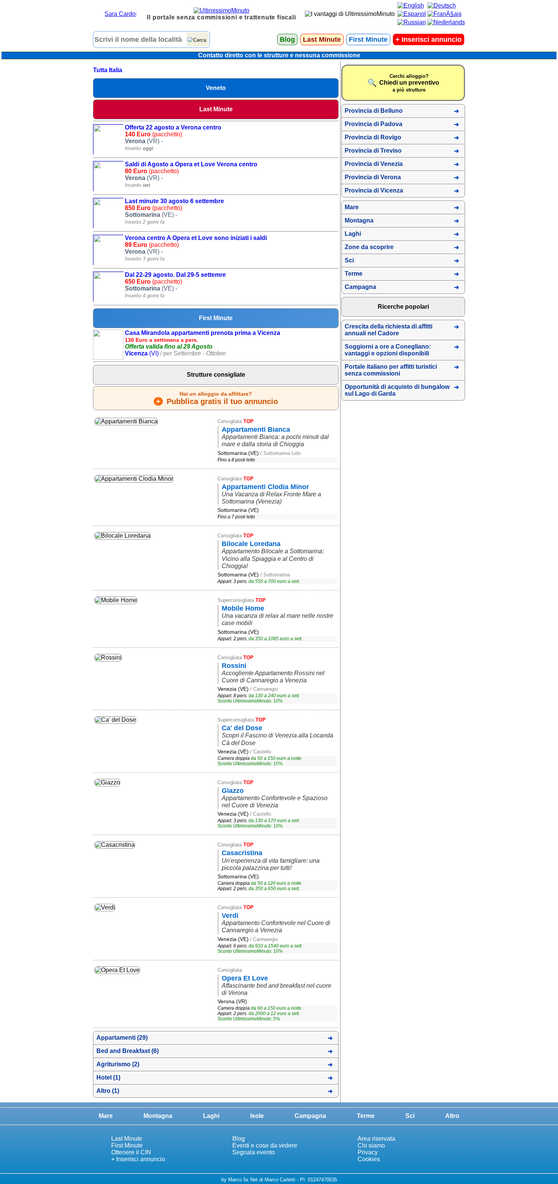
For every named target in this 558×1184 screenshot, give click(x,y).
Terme (354, 273)
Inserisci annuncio (429, 39)
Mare (352, 207)
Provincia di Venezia (374, 164)
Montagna (359, 220)
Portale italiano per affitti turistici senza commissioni (391, 370)
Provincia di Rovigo (373, 137)
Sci (349, 260)
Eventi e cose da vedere (264, 1145)
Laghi (353, 233)
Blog (287, 39)
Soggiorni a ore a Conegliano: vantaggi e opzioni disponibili (388, 350)
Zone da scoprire (369, 247)
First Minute (368, 39)
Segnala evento (253, 1152)
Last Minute (322, 39)
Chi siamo (371, 1145)
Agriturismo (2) (117, 1064)
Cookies (369, 1159)
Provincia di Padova (373, 124)
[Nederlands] (446, 22)
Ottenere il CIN (131, 1152)
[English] (410, 5)
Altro (452, 1116)
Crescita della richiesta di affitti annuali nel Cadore (388, 329)
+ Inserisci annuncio (138, 1159)
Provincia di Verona (373, 177)
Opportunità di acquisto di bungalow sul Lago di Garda (397, 390)
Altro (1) (107, 1091)
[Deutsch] (441, 5)
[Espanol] (411, 14)
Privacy (368, 1152)
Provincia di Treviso (373, 150)
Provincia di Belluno (374, 110)
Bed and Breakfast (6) (127, 1051)
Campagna (360, 287)
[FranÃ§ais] (444, 14)
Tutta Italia (107, 70)
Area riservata (376, 1138)
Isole (257, 1116)
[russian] (411, 22)
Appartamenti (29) (122, 1037)
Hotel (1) (108, 1077)
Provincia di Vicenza (374, 190)
